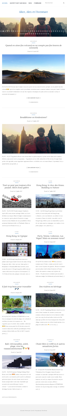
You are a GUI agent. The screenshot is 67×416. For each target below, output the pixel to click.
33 (18, 33)
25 (51, 31)
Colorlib (32, 410)
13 (26, 31)
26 (53, 31)
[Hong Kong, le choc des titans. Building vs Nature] (50, 201)
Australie (50, 339)
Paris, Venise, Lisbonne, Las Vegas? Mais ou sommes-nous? (50, 237)
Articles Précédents (9, 397)
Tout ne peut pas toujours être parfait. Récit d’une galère (17, 186)
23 (47, 31)
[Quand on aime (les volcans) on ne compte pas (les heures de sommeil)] (33, 69)
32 (65, 31)
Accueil (5, 3)
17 (34, 31)
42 (37, 33)
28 (57, 31)
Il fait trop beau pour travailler (16, 286)
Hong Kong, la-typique (16, 236)
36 (25, 33)
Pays (30, 3)
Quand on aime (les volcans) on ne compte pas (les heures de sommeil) (33, 46)
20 (40, 31)
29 (59, 31)
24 (49, 31)
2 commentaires (33, 102)
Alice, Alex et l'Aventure (33, 12)
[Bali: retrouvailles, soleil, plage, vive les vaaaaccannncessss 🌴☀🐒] (16, 362)
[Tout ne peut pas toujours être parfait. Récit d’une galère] (16, 201)
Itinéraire (37, 3)
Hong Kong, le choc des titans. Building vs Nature (50, 186)
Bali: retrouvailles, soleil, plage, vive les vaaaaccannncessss (16, 346)
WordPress (44, 410)
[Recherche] (64, 3)
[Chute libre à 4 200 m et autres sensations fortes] (50, 360)
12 (24, 31)
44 (41, 33)
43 (39, 33)
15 (30, 31)
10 (19, 31)
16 (32, 31)
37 (27, 33)
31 (63, 31)
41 (35, 33)
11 (22, 31)
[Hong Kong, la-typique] (16, 249)
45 (43, 33)
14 (28, 31)
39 (31, 33)
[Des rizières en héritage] (50, 300)
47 (48, 33)
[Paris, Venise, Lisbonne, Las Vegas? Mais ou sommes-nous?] (50, 252)
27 (55, 31)
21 (42, 31)
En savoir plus (33, 98)
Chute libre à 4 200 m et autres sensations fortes (50, 345)
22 (45, 31)
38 (29, 33)
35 (23, 33)
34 (20, 33)
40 (33, 33)
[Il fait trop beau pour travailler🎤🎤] (16, 304)
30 (61, 31)
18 (36, 31)
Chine (50, 181)
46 (46, 33)
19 (38, 31)
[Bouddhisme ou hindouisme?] (33, 139)
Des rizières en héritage (50, 286)
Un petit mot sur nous (18, 3)
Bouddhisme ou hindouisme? (33, 117)
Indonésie (33, 41)
